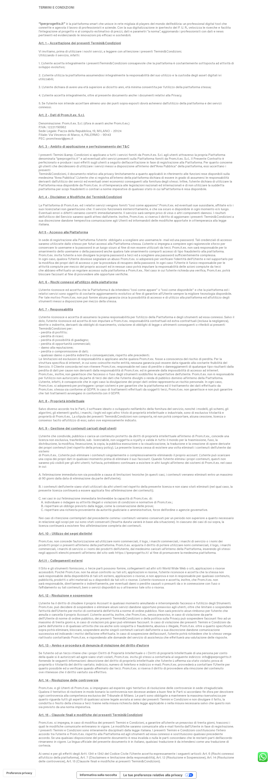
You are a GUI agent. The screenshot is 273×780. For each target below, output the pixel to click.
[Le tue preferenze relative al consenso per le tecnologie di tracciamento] (19, 773)
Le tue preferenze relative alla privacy (152, 775)
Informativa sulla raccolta (98, 775)
